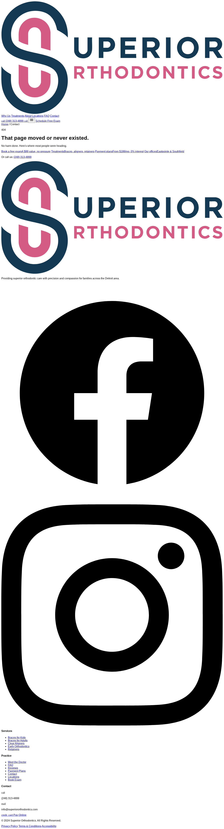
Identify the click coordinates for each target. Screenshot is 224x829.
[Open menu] (31, 120)
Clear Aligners (16, 743)
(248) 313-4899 (12, 121)
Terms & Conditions (30, 826)
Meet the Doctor (17, 762)
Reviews (13, 768)
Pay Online (13, 815)
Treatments (17, 115)
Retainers (13, 749)
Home (4, 124)
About (28, 115)
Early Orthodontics (18, 746)
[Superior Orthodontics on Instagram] (112, 724)
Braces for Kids (17, 737)
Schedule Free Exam (48, 121)
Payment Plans (17, 771)
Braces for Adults (18, 740)
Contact (54, 115)
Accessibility (49, 826)
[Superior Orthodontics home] (112, 57)
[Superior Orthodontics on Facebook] (112, 502)
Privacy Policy (9, 826)
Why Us (5, 115)
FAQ (46, 115)
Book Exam (14, 779)
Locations (37, 115)
